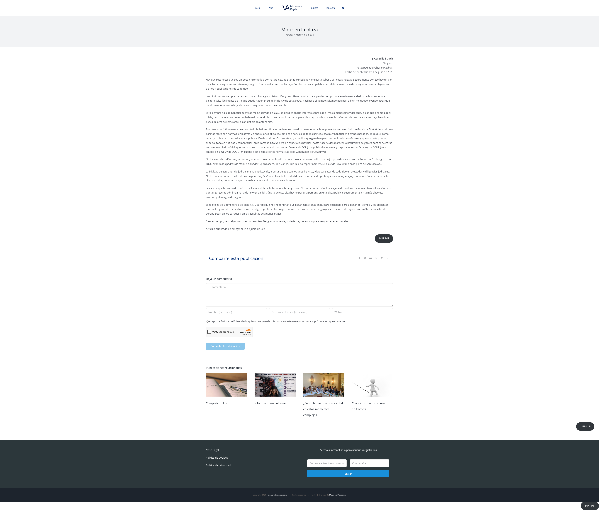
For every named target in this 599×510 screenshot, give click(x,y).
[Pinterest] (381, 258)
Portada (289, 34)
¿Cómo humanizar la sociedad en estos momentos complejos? (323, 409)
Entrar (348, 473)
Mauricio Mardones (337, 494)
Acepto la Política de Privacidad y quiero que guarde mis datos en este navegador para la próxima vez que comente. (277, 321)
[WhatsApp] (376, 258)
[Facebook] (359, 258)
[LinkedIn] (370, 258)
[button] (332, 7)
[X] (365, 258)
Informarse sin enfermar (271, 403)
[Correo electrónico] (387, 258)
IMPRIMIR (384, 238)
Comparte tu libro (217, 403)
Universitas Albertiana (277, 494)
